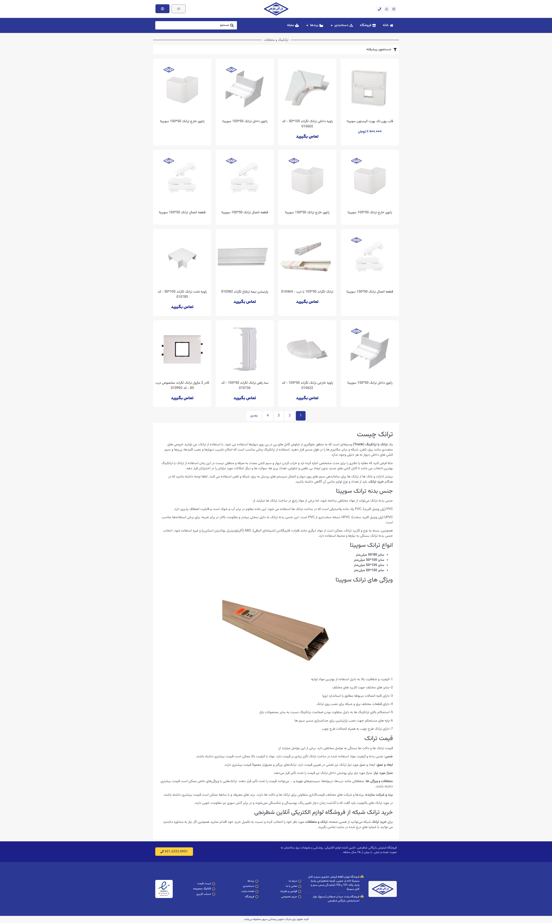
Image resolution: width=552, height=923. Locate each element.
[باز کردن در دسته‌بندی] (331, 25)
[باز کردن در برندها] (307, 25)
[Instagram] (394, 9)
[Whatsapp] (387, 9)
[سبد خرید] (179, 8)
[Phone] (379, 9)
